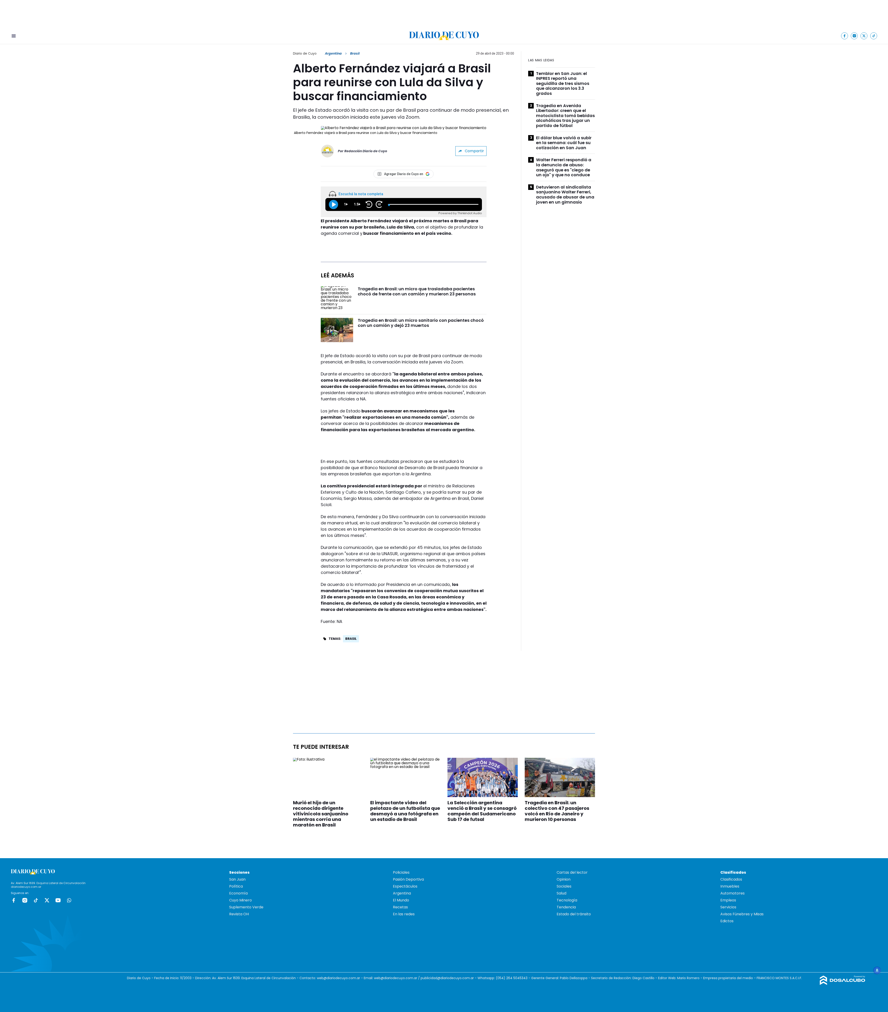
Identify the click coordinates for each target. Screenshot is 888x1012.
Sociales (564, 886)
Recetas (400, 907)
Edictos (727, 921)
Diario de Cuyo (305, 53)
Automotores (732, 893)
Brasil (351, 638)
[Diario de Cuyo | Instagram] (854, 35)
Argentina (333, 53)
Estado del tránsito (574, 914)
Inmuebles (729, 886)
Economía (238, 893)
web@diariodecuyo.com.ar (338, 978)
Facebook (13, 900)
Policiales (401, 872)
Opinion (563, 879)
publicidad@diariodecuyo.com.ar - (449, 978)
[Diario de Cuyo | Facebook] (844, 35)
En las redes (404, 914)
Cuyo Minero (240, 900)
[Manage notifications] (877, 970)
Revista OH (239, 914)
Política (236, 886)
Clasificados (731, 879)
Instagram (25, 900)
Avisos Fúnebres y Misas (742, 914)
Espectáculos (405, 886)
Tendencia (566, 907)
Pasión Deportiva (408, 879)
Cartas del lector (572, 872)
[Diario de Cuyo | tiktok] (874, 35)
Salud (561, 893)
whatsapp (69, 900)
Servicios (728, 907)
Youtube (58, 900)
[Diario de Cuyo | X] (864, 35)
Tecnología (567, 900)
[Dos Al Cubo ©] (842, 983)
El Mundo (401, 900)
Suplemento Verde (246, 907)
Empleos (728, 900)
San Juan (237, 879)
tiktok (36, 900)
